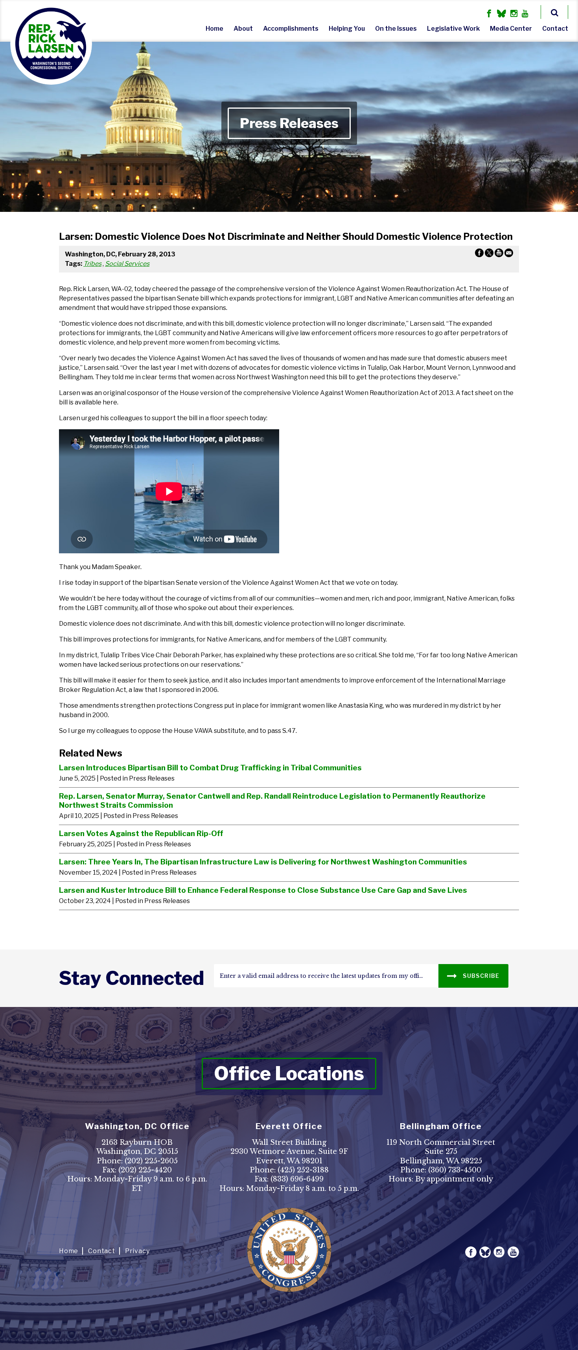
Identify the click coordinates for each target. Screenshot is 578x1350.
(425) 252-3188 (303, 1170)
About (243, 28)
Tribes (92, 263)
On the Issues (396, 28)
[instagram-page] (514, 14)
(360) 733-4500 (454, 1170)
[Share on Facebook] (479, 254)
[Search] (554, 12)
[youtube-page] (525, 14)
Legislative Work (453, 28)
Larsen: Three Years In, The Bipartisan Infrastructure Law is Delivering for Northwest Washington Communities (263, 861)
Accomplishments (290, 28)
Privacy (137, 1251)
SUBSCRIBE (480, 975)
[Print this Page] (499, 254)
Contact (555, 28)
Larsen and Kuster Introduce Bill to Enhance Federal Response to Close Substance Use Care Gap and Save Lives (263, 890)
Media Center (511, 28)
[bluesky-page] (501, 14)
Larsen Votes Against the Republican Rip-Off (141, 833)
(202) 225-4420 (145, 1170)
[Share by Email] (508, 254)
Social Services (127, 263)
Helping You (347, 28)
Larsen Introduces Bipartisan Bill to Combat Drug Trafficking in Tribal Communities (210, 767)
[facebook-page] (489, 14)
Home (214, 28)
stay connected (131, 978)
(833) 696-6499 (297, 1179)
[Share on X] (489, 254)
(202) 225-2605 (151, 1161)
